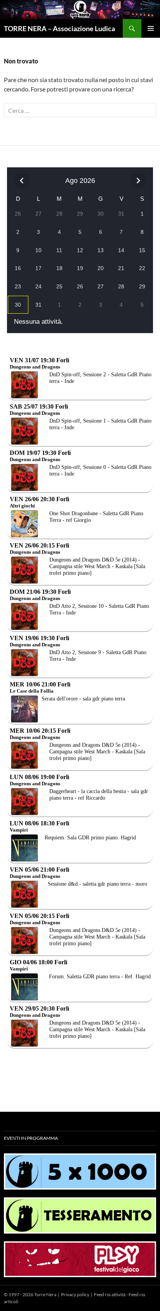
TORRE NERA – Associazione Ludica (59, 28)
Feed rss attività (109, 1294)
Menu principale (150, 28)
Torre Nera (45, 1294)
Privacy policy (75, 1294)
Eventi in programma (31, 1138)
